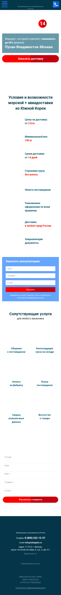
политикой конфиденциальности (30, 298)
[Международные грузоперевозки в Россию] (30, 527)
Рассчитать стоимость (30, 499)
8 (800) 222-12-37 (35, 537)
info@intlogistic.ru (33, 542)
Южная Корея (18, 13)
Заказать (30, 289)
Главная (6, 13)
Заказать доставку (30, 58)
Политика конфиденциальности (31, 588)
